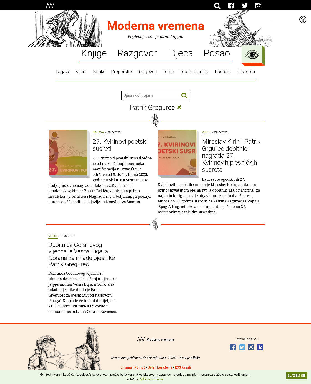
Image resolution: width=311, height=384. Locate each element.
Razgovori (138, 53)
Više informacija (151, 379)
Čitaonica (246, 71)
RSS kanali (183, 367)
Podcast (223, 71)
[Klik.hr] (260, 348)
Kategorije (252, 54)
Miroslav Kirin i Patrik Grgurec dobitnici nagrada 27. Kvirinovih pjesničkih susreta (231, 155)
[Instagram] (258, 5)
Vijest (206, 132)
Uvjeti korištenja (160, 367)
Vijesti (82, 71)
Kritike (99, 71)
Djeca (181, 53)
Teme (168, 71)
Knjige (94, 53)
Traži (184, 96)
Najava (98, 132)
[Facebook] (231, 5)
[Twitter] (244, 5)
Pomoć (139, 367)
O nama (126, 367)
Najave (63, 71)
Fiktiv (195, 358)
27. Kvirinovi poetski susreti (120, 145)
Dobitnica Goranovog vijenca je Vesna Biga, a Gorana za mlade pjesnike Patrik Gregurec (81, 254)
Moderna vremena (155, 26)
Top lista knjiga (194, 71)
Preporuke (121, 71)
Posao (217, 53)
